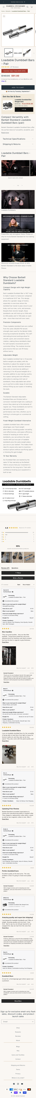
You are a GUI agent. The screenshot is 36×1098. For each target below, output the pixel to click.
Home (3, 11)
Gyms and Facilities (18, 1055)
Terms (18, 1069)
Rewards (18, 1032)
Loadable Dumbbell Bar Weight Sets (18, 905)
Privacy (18, 1073)
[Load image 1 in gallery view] (9, 52)
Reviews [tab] (5, 568)
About (18, 1040)
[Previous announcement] (3, 2)
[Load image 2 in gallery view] (18, 52)
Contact (18, 1059)
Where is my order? (18, 1078)
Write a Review (21, 578)
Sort (18, 584)
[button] (4, 7)
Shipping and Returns (18, 1065)
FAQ (18, 1050)
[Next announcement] (33, 2)
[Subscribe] (32, 1021)
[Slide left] (2, 53)
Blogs (18, 1046)
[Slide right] (34, 53)
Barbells (8, 11)
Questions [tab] (15, 568)
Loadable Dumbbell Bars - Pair (17, 597)
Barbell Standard (20, 1096)
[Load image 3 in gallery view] (27, 52)
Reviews (18, 1036)
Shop (18, 1028)
